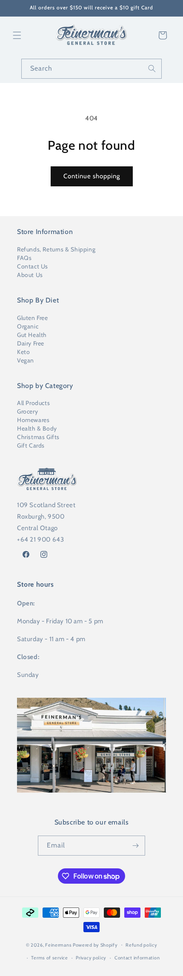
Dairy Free (30, 343)
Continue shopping (91, 176)
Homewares (33, 420)
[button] (17, 35)
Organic (27, 326)
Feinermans (58, 944)
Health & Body (37, 428)
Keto (23, 352)
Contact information (137, 958)
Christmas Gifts (38, 437)
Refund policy (141, 945)
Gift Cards (31, 445)
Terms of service (49, 958)
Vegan (25, 360)
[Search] (152, 68)
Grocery (27, 411)
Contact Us (32, 266)
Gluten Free (32, 318)
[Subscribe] (135, 846)
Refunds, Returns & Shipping (56, 249)
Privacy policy (91, 958)
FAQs (24, 258)
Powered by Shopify (95, 944)
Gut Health (32, 335)
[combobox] (91, 68)
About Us (30, 275)
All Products (33, 403)
